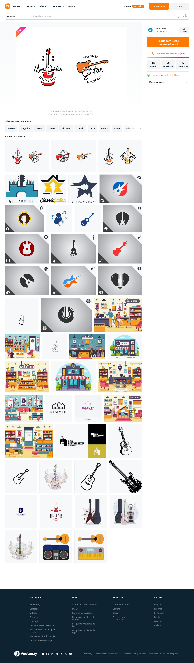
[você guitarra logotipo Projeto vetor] (21, 511)
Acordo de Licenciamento (84, 604)
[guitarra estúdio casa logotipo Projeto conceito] (58, 408)
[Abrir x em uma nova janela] (66, 654)
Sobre (115, 613)
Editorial (57, 6)
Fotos (30, 6)
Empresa (34, 617)
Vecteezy (34, 608)
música (52, 128)
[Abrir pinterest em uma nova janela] (57, 654)
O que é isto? (174, 75)
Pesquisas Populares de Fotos (83, 624)
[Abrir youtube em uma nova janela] (70, 654)
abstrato (66, 128)
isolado (80, 128)
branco (104, 128)
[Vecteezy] (7, 6)
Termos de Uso (129, 653)
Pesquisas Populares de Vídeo (83, 631)
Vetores (16, 6)
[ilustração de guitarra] (55, 546)
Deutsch (158, 617)
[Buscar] (177, 16)
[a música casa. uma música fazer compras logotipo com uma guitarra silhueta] (27, 156)
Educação (34, 621)
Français (158, 621)
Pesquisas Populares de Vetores (83, 618)
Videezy (33, 613)
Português (159, 613)
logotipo (25, 128)
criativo (130, 128)
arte (92, 128)
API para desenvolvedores (42, 625)
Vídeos (43, 6)
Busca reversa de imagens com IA (42, 630)
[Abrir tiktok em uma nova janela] (61, 654)
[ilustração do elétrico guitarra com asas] (55, 476)
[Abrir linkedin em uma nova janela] (52, 654)
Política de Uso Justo (169, 653)
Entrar (180, 6)
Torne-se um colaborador (119, 618)
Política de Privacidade (148, 653)
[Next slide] (137, 128)
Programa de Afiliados (82, 613)
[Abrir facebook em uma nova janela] (43, 654)
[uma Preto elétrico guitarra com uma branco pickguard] (125, 476)
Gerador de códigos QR (41, 640)
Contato (116, 608)
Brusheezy (35, 604)
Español (158, 608)
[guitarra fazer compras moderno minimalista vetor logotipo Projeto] (80, 441)
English (157, 604)
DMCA (75, 608)
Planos (127, 6)
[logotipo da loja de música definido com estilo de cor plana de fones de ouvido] (88, 408)
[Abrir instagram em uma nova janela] (47, 654)
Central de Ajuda (121, 604)
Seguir (184, 31)
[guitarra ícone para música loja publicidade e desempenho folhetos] (21, 476)
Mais (70, 6)
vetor (39, 128)
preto (117, 128)
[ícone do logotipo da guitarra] (59, 218)
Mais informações (156, 82)
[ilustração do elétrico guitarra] (91, 511)
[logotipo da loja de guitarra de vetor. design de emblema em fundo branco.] (21, 315)
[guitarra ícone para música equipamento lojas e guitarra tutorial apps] (90, 476)
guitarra (11, 128)
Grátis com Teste (168, 42)
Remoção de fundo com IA (42, 636)
